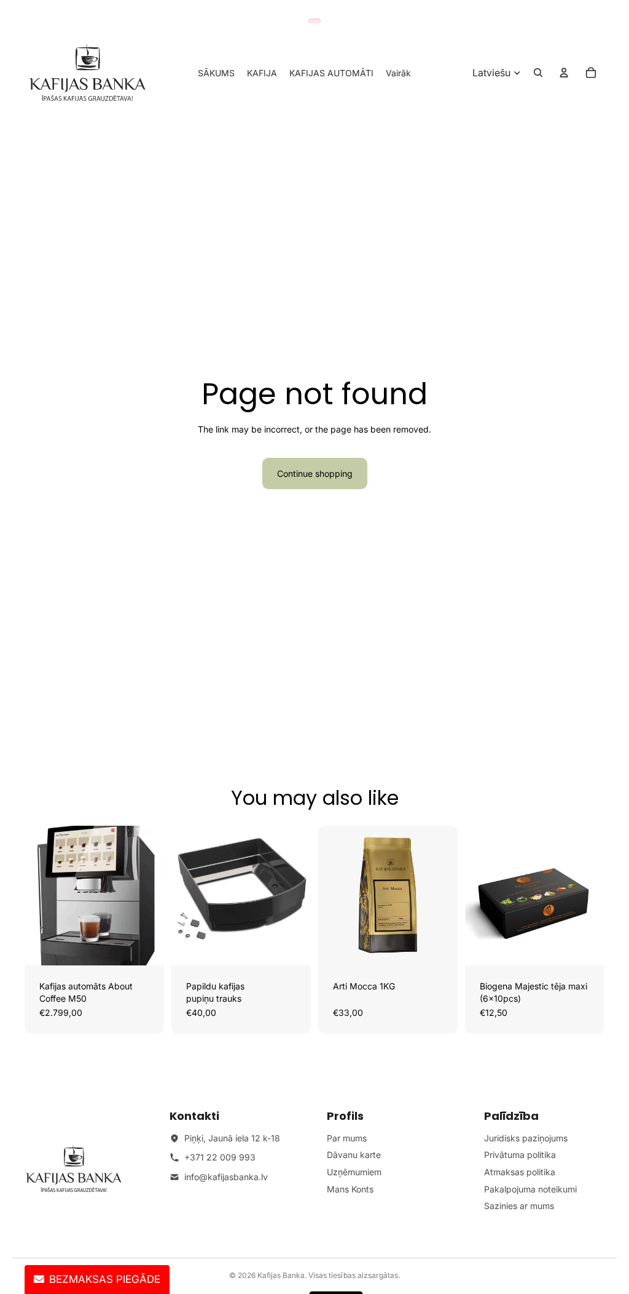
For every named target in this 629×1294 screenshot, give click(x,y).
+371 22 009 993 (220, 1157)
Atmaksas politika (519, 1172)
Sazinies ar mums (519, 1205)
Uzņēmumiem (354, 1172)
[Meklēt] (538, 72)
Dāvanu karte (354, 1154)
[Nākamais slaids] (150, 895)
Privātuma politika (520, 1154)
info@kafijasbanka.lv (226, 1177)
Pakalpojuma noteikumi (530, 1189)
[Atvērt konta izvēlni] (563, 72)
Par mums (347, 1138)
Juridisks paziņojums (526, 1138)
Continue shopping (315, 473)
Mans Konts (350, 1189)
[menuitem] (398, 73)
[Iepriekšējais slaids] (38, 895)
